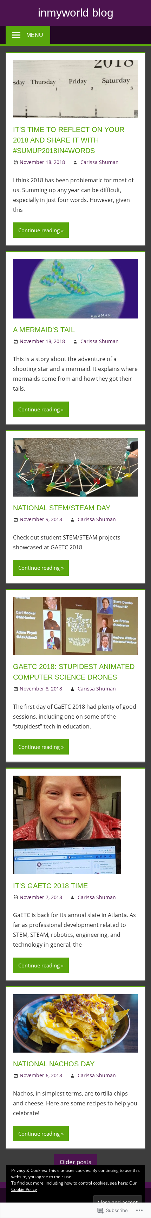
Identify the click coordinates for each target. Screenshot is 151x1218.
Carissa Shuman (99, 162)
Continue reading (39, 230)
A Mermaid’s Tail (44, 330)
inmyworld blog (75, 12)
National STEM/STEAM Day (61, 508)
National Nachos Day (53, 1064)
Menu (34, 35)
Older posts (75, 1162)
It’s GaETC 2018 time (50, 886)
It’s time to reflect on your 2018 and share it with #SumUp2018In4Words (68, 140)
